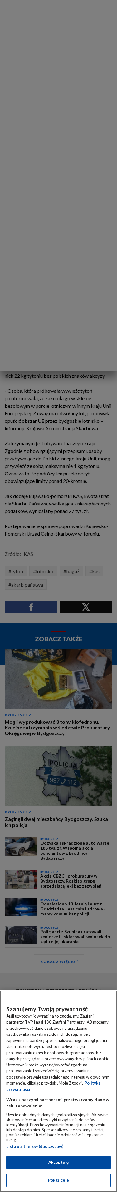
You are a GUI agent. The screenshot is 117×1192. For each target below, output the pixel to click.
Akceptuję (58, 1162)
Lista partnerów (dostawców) (34, 1146)
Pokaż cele (58, 1180)
